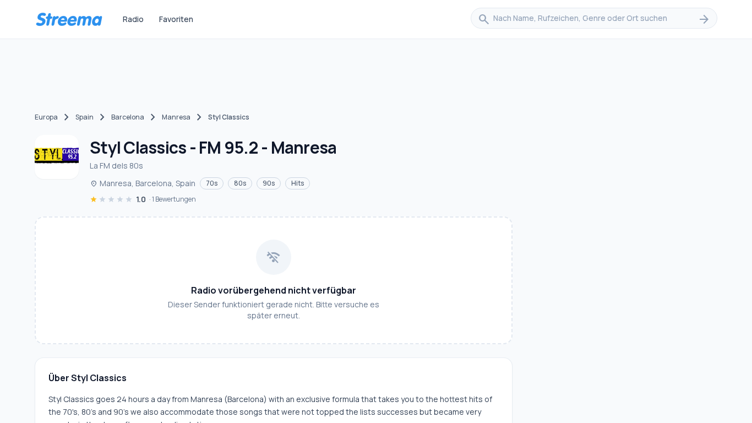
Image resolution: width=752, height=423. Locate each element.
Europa (46, 117)
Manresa (176, 117)
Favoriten (176, 19)
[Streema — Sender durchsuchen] (69, 19)
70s (211, 183)
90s (269, 183)
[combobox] (594, 19)
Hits (297, 183)
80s (240, 183)
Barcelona (127, 117)
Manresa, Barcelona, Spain (142, 183)
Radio (133, 19)
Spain (84, 117)
